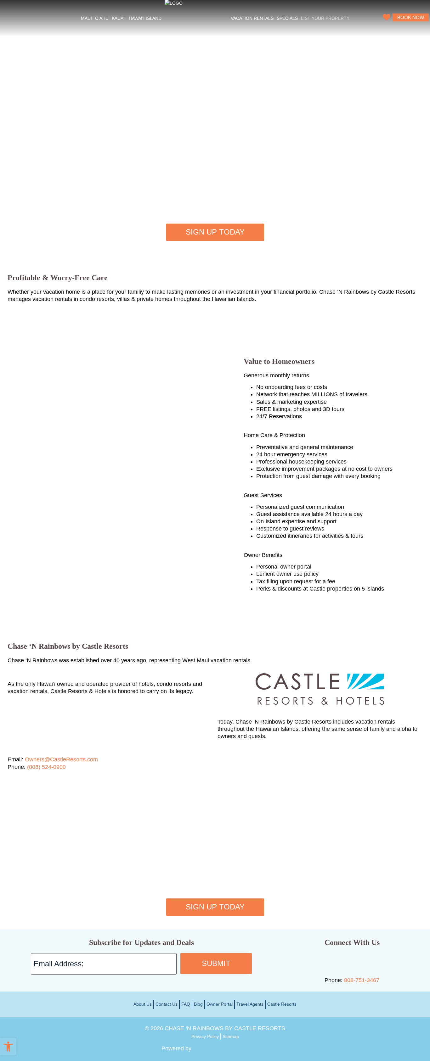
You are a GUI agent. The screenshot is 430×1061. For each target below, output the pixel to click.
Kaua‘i (119, 18)
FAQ (185, 1004)
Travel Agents (249, 1004)
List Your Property (325, 18)
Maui (86, 18)
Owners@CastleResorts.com (61, 759)
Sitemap (231, 1036)
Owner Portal (220, 1004)
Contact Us (167, 1004)
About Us (142, 1004)
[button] (8, 1046)
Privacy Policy (205, 1036)
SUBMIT (216, 963)
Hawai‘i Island (145, 18)
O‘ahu (102, 18)
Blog (198, 1004)
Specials (287, 18)
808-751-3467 (361, 980)
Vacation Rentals (252, 18)
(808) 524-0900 (46, 767)
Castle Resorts (282, 1004)
